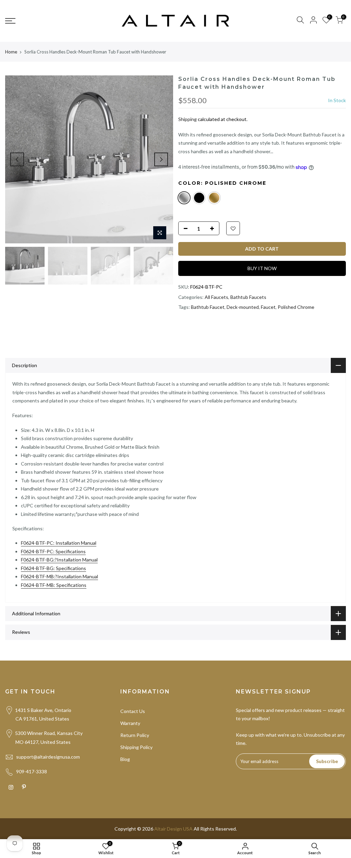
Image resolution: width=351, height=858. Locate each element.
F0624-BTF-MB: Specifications (53, 585)
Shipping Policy (136, 747)
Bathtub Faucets (248, 297)
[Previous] (17, 159)
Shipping (187, 119)
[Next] (161, 159)
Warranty (130, 723)
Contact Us (132, 711)
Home (11, 52)
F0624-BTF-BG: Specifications (53, 568)
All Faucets (216, 297)
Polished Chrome (296, 307)
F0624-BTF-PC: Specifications (53, 551)
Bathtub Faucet (208, 307)
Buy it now (262, 268)
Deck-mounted (243, 307)
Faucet (268, 307)
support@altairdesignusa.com (48, 757)
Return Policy (134, 735)
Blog (125, 759)
